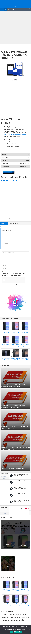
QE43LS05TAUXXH (6, 218)
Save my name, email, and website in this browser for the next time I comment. (13, 274)
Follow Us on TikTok (10, 314)
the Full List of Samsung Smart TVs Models (15, 134)
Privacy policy (17, 631)
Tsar (16, 79)
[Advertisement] (15, 27)
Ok (11, 631)
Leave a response (14, 223)
